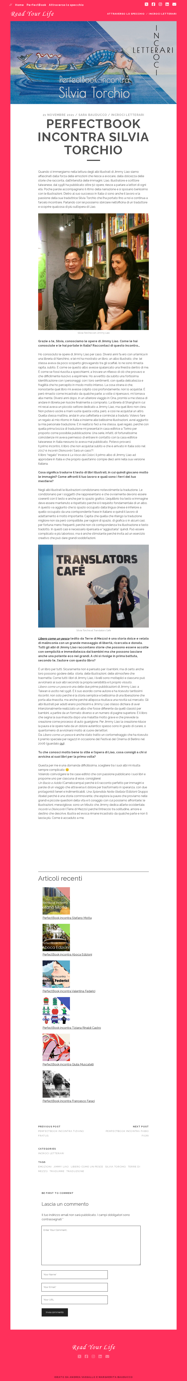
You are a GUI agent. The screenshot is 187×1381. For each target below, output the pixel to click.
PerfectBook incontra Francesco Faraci (69, 1101)
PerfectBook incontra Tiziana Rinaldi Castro (72, 1028)
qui (62, 743)
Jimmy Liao (61, 1166)
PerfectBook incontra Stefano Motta (67, 918)
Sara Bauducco (93, 115)
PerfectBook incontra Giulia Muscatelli (68, 1064)
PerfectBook (36, 4)
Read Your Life (32, 13)
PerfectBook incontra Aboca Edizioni (67, 954)
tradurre (57, 1171)
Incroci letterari (163, 13)
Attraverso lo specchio (66, 4)
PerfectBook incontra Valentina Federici (69, 991)
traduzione (75, 1171)
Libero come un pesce (54, 638)
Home (19, 4)
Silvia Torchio (115, 1166)
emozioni (45, 1166)
